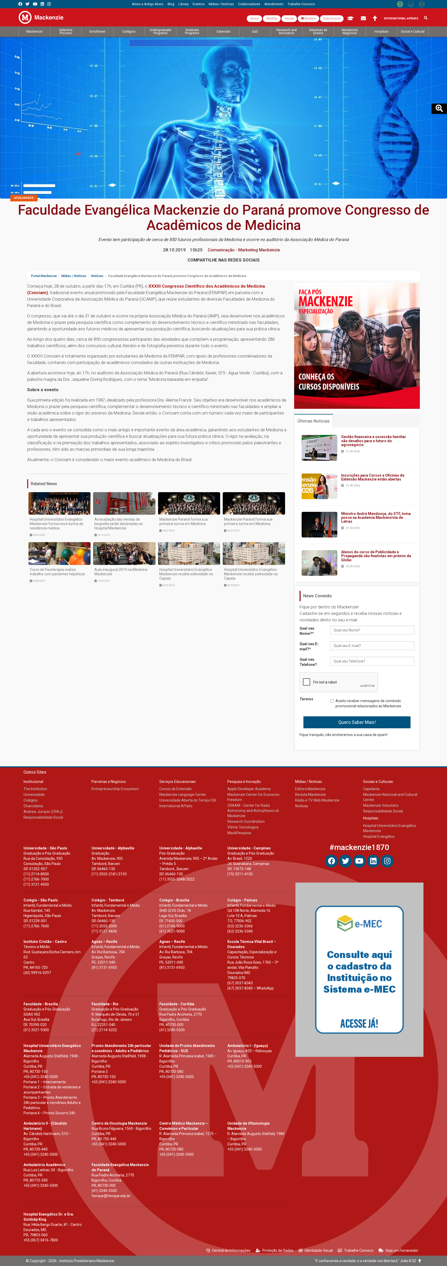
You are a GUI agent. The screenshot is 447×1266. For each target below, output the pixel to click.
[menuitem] (148, 4)
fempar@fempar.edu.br (111, 1196)
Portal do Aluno (331, 18)
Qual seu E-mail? (309, 646)
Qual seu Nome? (307, 631)
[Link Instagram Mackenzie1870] (49, 4)
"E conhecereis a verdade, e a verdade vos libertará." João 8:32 (366, 1261)
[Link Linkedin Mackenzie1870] (42, 4)
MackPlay (272, 18)
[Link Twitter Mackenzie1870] (27, 4)
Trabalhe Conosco (359, 1250)
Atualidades (24, 198)
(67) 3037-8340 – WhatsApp (250, 988)
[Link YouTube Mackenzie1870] (35, 4)
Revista (289, 18)
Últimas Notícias (313, 421)
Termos (306, 699)
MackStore (310, 18)
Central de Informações (231, 1250)
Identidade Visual (319, 1250)
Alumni (254, 18)
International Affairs (401, 18)
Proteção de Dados (277, 1250)
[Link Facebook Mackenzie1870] (20, 4)
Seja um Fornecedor (401, 1250)
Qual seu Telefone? (308, 662)
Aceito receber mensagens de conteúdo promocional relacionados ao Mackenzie (368, 703)
